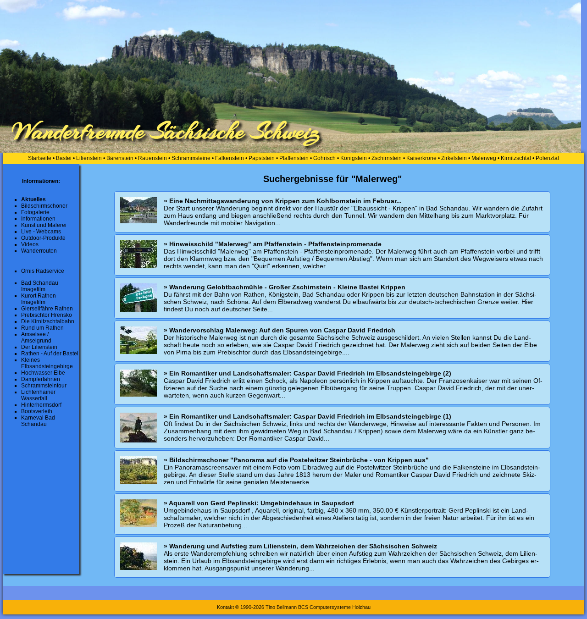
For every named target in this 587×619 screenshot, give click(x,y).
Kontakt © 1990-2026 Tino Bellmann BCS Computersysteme (284, 607)
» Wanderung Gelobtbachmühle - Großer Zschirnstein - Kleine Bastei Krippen (284, 287)
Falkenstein (229, 158)
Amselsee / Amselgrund (36, 337)
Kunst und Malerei (43, 225)
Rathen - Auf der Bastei (49, 353)
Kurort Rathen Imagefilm (38, 299)
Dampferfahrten (40, 379)
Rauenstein (152, 158)
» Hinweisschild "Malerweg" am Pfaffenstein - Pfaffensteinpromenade (273, 244)
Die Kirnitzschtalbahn (47, 321)
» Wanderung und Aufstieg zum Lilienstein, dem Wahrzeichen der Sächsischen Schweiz (300, 546)
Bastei (64, 158)
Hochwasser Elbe (43, 373)
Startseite (39, 158)
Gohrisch (324, 158)
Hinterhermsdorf (41, 405)
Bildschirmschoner (44, 206)
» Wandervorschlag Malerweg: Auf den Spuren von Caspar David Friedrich (279, 330)
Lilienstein (89, 158)
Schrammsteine (191, 158)
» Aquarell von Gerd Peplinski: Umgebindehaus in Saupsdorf (259, 503)
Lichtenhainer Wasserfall (38, 395)
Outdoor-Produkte (43, 238)
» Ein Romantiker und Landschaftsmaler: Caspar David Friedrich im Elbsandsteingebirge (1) (307, 416)
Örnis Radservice (42, 271)
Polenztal (547, 158)
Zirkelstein (454, 158)
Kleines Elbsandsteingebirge (47, 363)
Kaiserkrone (421, 158)
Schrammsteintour (43, 385)
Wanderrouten (39, 251)
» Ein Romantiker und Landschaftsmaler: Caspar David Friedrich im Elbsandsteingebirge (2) (307, 373)
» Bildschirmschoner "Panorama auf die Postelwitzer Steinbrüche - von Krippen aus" (296, 460)
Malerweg (483, 158)
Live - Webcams (41, 231)
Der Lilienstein (39, 347)
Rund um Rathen (42, 328)
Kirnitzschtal (516, 158)
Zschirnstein (386, 158)
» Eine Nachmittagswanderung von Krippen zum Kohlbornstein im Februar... (283, 200)
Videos (30, 244)
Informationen (38, 219)
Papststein (262, 158)
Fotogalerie (35, 212)
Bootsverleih (36, 411)
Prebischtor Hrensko (46, 315)
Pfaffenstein (294, 158)
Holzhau (361, 607)
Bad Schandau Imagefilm (39, 286)
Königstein (353, 158)
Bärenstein (119, 158)
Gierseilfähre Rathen (47, 308)
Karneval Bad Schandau (38, 421)
